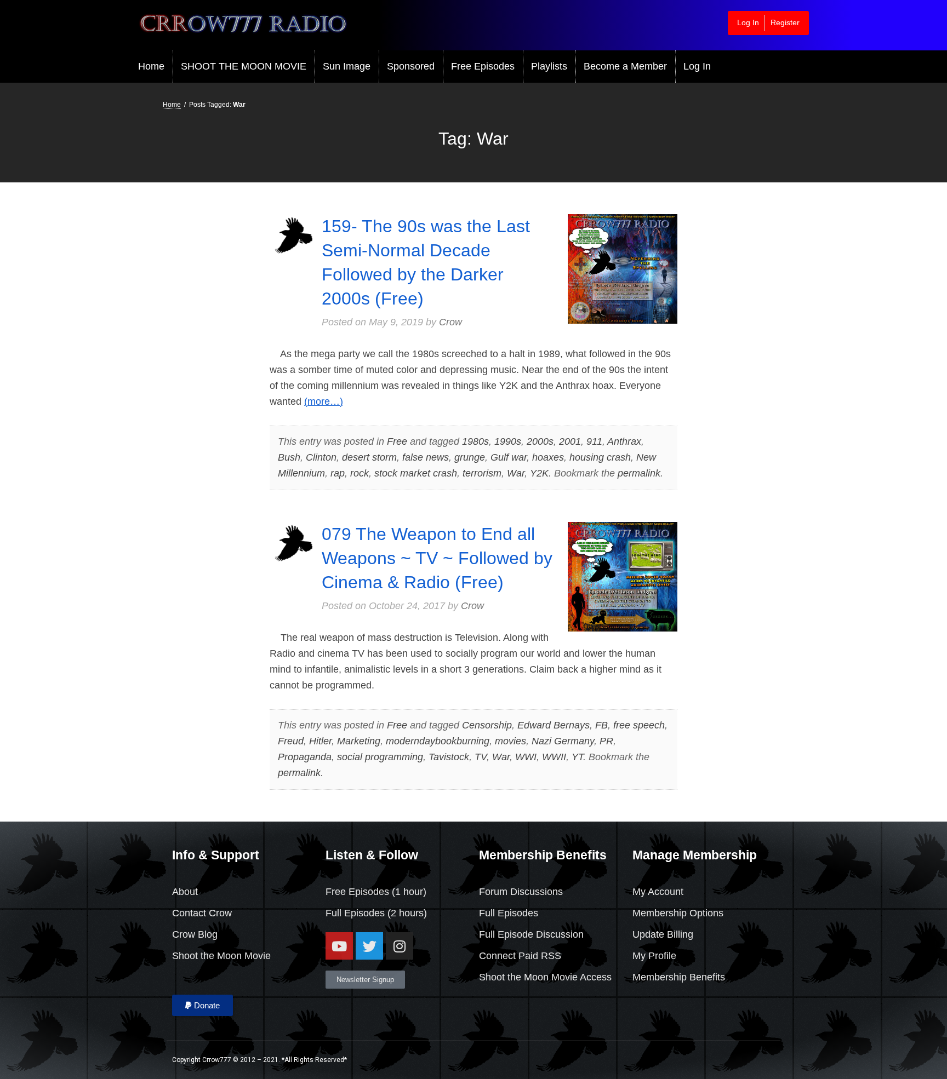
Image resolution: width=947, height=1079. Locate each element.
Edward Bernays (553, 725)
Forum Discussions (521, 891)
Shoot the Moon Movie (221, 955)
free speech (639, 725)
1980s (475, 441)
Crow (450, 322)
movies (510, 741)
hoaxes (548, 457)
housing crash (600, 457)
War (515, 473)
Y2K (539, 473)
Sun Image (346, 66)
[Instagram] (399, 946)
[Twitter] (369, 946)
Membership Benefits (678, 977)
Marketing (358, 741)
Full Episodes (355, 913)
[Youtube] (339, 946)
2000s (540, 441)
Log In (748, 22)
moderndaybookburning (437, 741)
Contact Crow (202, 913)
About (185, 891)
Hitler (320, 741)
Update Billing (662, 934)
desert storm (369, 457)
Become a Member (625, 66)
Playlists (549, 66)
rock (359, 473)
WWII (554, 756)
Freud (291, 741)
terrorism (482, 473)
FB (601, 725)
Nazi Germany (563, 741)
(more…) (323, 401)
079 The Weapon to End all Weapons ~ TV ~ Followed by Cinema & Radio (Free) (437, 558)
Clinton (321, 457)
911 (594, 441)
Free (397, 441)
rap (337, 473)
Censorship (487, 725)
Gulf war (508, 457)
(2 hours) (406, 913)
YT (577, 756)
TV (481, 756)
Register (785, 22)
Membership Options (677, 913)
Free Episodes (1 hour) (376, 891)
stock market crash (415, 473)
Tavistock (449, 756)
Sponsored (411, 66)
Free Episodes (483, 66)
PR (606, 741)
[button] (202, 1005)
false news (425, 457)
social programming (380, 756)
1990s (507, 441)
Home (151, 66)
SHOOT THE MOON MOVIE (243, 66)
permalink (639, 473)
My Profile (654, 955)
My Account (657, 891)
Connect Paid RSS (520, 955)
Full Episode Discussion (531, 934)
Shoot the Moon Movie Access (545, 977)
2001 (570, 441)
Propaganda (305, 756)
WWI (526, 756)
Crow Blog (195, 934)
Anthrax (624, 441)
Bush (289, 457)
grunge (469, 457)
